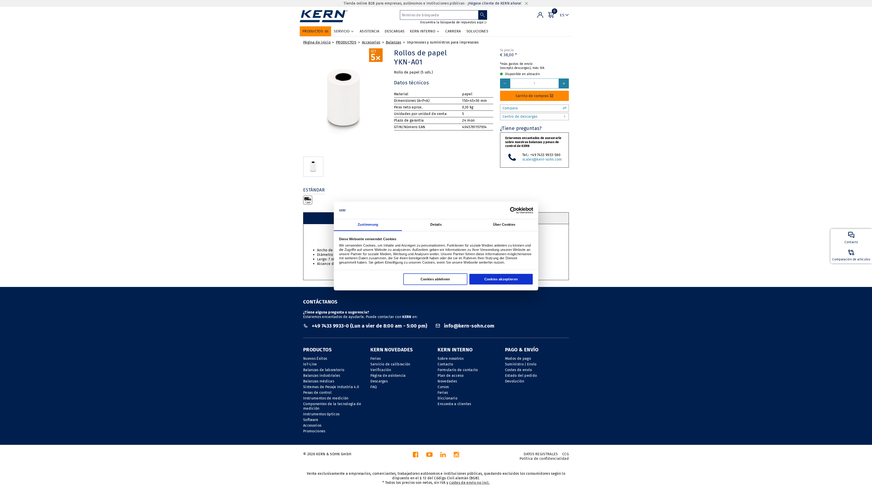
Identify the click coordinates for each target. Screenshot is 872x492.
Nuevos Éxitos (315, 358)
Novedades (447, 381)
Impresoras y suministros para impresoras (443, 42)
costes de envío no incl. (469, 482)
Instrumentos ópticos (321, 414)
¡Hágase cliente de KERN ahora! (494, 3)
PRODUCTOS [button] (312, 31)
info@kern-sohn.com (468, 326)
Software (310, 420)
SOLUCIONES (477, 31)
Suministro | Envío (521, 364)
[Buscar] (482, 15)
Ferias (375, 358)
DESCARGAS (394, 31)
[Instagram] (456, 456)
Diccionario (447, 398)
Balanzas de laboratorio (323, 370)
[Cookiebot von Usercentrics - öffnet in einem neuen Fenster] (513, 210)
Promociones (314, 431)
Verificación (380, 370)
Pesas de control (317, 392)
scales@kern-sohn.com (542, 159)
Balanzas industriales (321, 375)
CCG (565, 454)
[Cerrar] (526, 3)
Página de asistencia (388, 375)
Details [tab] (436, 225)
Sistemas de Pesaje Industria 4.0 (331, 387)
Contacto (445, 364)
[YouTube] (429, 456)
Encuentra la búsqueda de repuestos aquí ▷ (453, 22)
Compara (510, 108)
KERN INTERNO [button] (422, 31)
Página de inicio (317, 42)
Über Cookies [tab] (504, 225)
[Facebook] (415, 456)
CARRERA (453, 31)
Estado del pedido (521, 375)
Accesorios (371, 42)
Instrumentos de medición (326, 398)
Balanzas (393, 42)
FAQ (373, 387)
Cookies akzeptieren (501, 279)
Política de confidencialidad (544, 458)
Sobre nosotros (450, 358)
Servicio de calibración (390, 364)
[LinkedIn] (443, 456)
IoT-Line (310, 364)
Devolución (514, 381)
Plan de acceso (450, 375)
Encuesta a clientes (454, 404)
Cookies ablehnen (435, 279)
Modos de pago (518, 358)
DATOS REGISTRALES (541, 454)
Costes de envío (518, 370)
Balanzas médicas (318, 381)
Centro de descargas (520, 116)
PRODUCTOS (346, 42)
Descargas (379, 381)
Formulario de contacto (458, 370)
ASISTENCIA (369, 31)
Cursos (443, 387)
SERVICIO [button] (342, 31)
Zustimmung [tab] (368, 225)
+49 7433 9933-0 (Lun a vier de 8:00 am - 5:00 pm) (369, 326)
